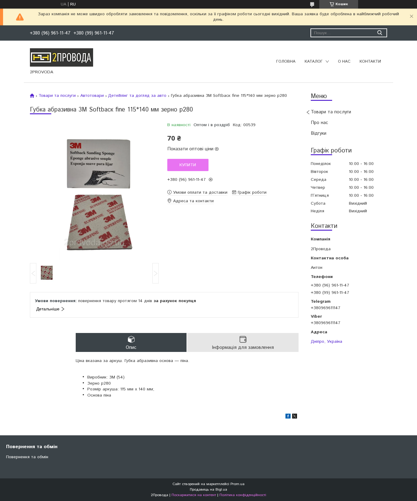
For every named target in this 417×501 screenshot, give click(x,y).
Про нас (319, 122)
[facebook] (288, 417)
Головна (286, 61)
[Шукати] (379, 33)
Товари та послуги (331, 112)
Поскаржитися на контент (194, 495)
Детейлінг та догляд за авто (137, 95)
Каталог (314, 61)
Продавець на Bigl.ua (208, 489)
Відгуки (318, 133)
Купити (187, 165)
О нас (344, 61)
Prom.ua (237, 484)
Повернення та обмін (27, 457)
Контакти (370, 61)
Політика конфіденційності (242, 495)
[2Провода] (61, 57)
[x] (294, 417)
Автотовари (92, 95)
